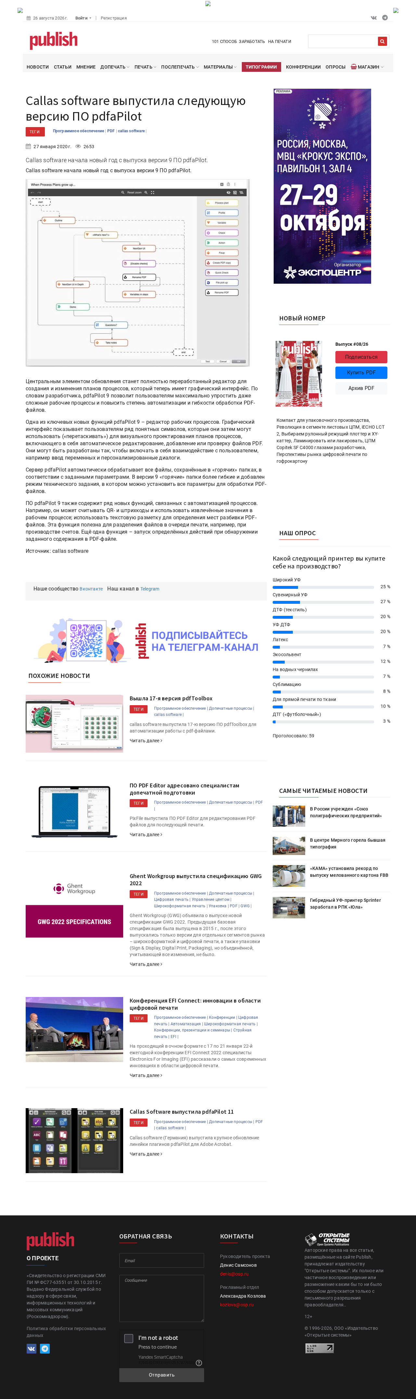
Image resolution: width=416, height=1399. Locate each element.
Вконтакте (91, 588)
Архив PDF (361, 388)
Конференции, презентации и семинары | (193, 1030)
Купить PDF (361, 372)
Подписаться (361, 357)
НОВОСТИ (38, 67)
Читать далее (145, 740)
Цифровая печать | (172, 899)
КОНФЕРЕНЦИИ (303, 67)
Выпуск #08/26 (352, 344)
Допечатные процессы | (231, 708)
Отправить (162, 1375)
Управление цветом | (212, 899)
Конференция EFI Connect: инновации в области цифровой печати (195, 1004)
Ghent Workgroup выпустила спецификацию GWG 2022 (196, 879)
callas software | (169, 714)
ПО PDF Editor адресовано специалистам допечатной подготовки (184, 789)
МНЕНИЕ (86, 67)
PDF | (235, 906)
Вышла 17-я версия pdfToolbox (171, 698)
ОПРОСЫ (335, 67)
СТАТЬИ (63, 67)
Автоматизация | (187, 1024)
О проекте (42, 1258)
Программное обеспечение (79, 131)
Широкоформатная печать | (181, 906)
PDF (111, 131)
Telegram (150, 588)
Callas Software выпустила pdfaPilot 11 (182, 1111)
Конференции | (223, 1017)
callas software (132, 131)
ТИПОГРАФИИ (261, 67)
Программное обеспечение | (181, 708)
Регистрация (114, 18)
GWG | (246, 906)
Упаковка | (219, 906)
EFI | (174, 1036)
